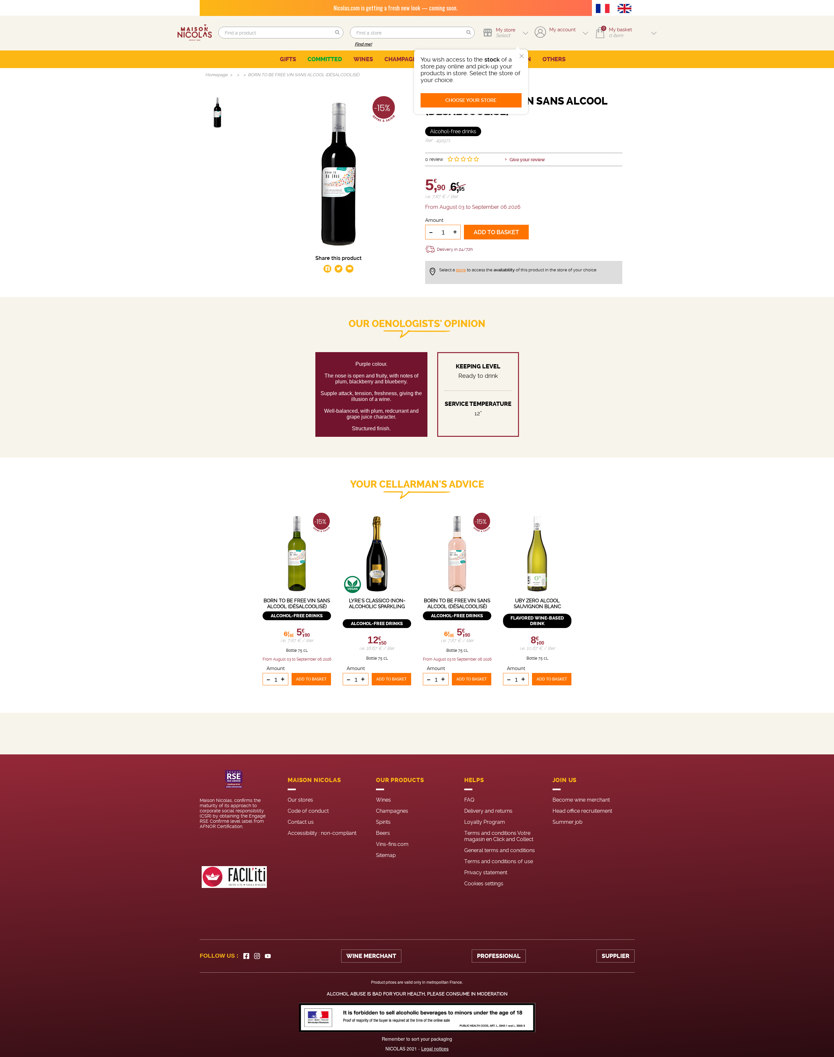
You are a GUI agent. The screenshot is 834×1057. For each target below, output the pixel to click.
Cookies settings (483, 883)
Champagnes (392, 811)
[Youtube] (268, 956)
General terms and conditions (499, 850)
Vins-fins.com (392, 844)
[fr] (604, 9)
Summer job (567, 822)
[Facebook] (246, 956)
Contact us (301, 822)
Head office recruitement (582, 811)
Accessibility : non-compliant (322, 833)
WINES (363, 59)
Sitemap (386, 855)
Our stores (300, 800)
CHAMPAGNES (404, 59)
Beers (383, 833)
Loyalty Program (484, 822)
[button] (337, 33)
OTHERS (554, 59)
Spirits (383, 822)
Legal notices (435, 1048)
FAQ (469, 800)
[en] (626, 9)
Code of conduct (308, 811)
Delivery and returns (488, 811)
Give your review (527, 159)
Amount (434, 220)
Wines (383, 800)
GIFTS (288, 59)
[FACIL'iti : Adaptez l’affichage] (234, 877)
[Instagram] (257, 956)
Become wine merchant (581, 800)
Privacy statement (485, 872)
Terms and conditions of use (498, 861)
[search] (280, 32)
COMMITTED (325, 59)
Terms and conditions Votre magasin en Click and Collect (498, 836)
